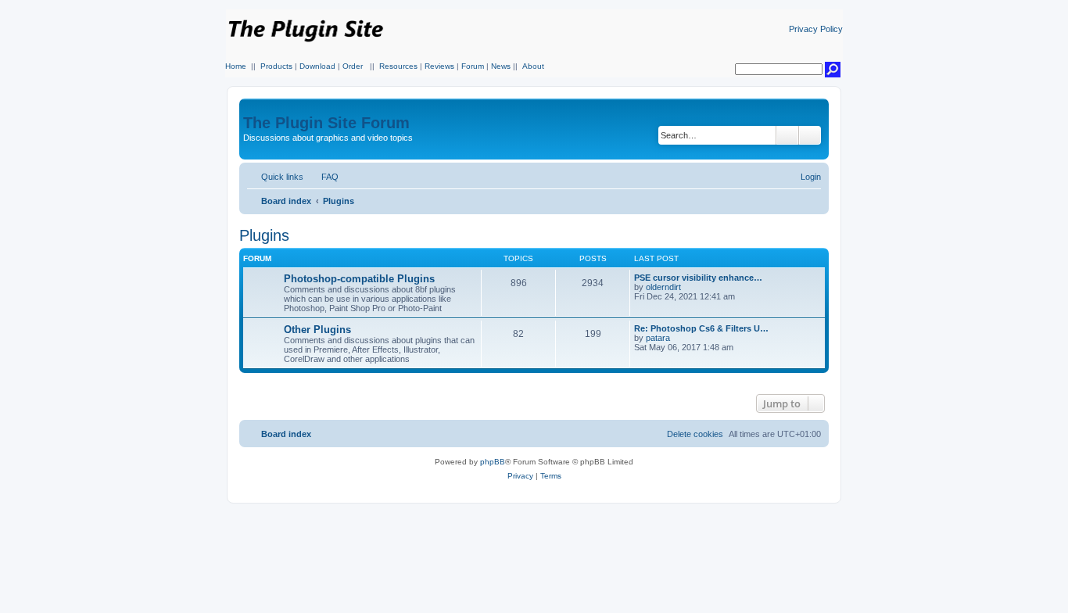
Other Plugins (317, 329)
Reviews (439, 66)
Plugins (264, 235)
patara (658, 337)
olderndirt (663, 287)
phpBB (492, 461)
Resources (398, 66)
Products (276, 66)
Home (235, 66)
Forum (472, 66)
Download (317, 66)
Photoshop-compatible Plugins (359, 279)
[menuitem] (323, 176)
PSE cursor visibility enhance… (698, 277)
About (533, 66)
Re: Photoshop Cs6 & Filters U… (701, 328)
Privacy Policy (816, 29)
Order (352, 66)
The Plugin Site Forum (326, 122)
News (501, 66)
